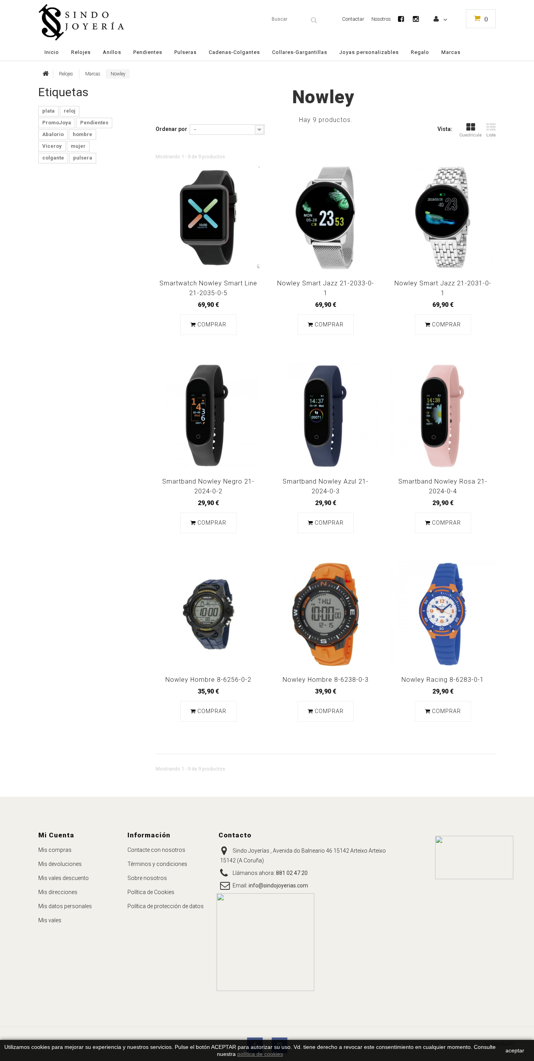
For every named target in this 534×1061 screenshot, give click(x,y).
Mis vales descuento (63, 878)
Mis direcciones (57, 892)
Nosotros (381, 19)
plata (48, 111)
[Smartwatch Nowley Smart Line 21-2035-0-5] (208, 218)
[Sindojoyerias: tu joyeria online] (111, 22)
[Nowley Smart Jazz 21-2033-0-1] (325, 218)
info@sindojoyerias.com (278, 885)
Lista (491, 135)
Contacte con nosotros (156, 850)
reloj (69, 111)
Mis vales (49, 920)
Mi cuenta (56, 835)
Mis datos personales (65, 906)
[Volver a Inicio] (45, 74)
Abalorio (53, 134)
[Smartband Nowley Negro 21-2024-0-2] (208, 416)
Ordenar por (171, 129)
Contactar (353, 19)
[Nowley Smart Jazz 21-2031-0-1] (443, 218)
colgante (53, 158)
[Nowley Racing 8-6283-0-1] (443, 614)
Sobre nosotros (147, 878)
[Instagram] (419, 19)
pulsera (82, 158)
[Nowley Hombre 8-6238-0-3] (325, 614)
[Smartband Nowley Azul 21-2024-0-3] (325, 416)
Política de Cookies (150, 892)
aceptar (514, 1050)
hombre (82, 134)
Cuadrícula (470, 135)
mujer (78, 146)
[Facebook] (405, 19)
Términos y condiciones (157, 864)
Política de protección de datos (165, 906)
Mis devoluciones (60, 864)
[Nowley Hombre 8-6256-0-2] (208, 614)
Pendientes (94, 122)
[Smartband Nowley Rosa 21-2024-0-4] (443, 416)
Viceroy (52, 146)
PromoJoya (56, 122)
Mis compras (55, 850)
